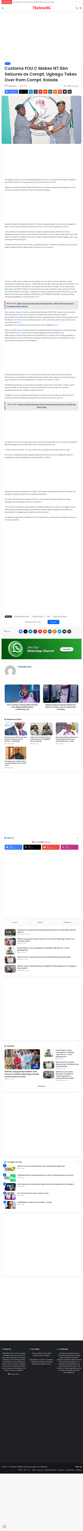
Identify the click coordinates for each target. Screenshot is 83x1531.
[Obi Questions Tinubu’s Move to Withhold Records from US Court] (16, 753)
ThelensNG (12, 1467)
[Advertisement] (41, 20)
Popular (14, 922)
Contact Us (60, 1470)
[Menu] (3, 8)
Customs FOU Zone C (38, 616)
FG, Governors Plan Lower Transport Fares (33, 1193)
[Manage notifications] (4, 1526)
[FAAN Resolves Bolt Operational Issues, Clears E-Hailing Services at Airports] (10, 1178)
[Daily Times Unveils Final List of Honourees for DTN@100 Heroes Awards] (41, 729)
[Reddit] (45, 92)
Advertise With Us (50, 1470)
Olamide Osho (12, 86)
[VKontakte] (50, 92)
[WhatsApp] (19, 1374)
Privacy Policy (70, 1470)
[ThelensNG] (41, 8)
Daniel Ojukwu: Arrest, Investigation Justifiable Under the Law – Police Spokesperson (65, 1053)
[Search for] (80, 8)
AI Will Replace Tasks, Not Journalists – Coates (34, 1202)
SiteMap (78, 1470)
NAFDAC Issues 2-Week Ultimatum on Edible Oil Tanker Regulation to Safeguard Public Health (65, 1075)
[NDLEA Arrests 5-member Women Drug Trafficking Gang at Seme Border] (10, 960)
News (7, 63)
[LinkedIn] (31, 92)
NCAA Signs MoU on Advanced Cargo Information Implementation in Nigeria (45, 1184)
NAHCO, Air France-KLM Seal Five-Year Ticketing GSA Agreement (41, 1166)
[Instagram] (16, 1374)
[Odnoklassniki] (55, 92)
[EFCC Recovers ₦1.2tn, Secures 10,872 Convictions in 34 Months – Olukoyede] (16, 729)
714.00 (36, 380)
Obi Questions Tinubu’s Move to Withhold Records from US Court (15, 763)
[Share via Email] (65, 92)
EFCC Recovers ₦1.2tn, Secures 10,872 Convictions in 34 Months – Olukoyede (16, 739)
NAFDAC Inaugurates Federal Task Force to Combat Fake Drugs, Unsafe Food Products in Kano (22, 1074)
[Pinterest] (40, 92)
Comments (67, 922)
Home (34, 1470)
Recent (40, 922)
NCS (48, 616)
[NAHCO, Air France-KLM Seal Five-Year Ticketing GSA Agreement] (10, 1169)
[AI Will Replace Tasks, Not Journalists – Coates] (10, 1205)
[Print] (70, 92)
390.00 (20, 182)
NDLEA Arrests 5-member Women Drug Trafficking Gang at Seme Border (44, 957)
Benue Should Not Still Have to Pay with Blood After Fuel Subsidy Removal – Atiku (67, 739)
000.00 (71, 292)
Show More (41, 1086)
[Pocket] (60, 92)
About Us (40, 1470)
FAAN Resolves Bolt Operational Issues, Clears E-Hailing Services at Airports (45, 1175)
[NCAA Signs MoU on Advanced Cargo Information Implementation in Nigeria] (10, 1187)
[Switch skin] (77, 8)
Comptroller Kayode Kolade (21, 616)
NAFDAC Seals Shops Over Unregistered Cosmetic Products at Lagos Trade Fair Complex (41, 2)
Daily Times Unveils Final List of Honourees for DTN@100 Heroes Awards (40, 739)
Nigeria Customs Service (60, 616)
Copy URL (53, 622)
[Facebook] (21, 631)
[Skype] (59, 631)
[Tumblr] (36, 92)
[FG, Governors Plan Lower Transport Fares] (10, 1196)
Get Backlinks (43, 1467)
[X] (25, 631)
